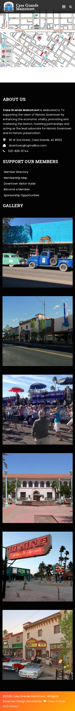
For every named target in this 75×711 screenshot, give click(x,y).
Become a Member (17, 189)
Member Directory (16, 172)
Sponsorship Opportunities (21, 195)
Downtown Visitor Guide (20, 184)
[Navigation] (63, 6)
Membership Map (15, 178)
